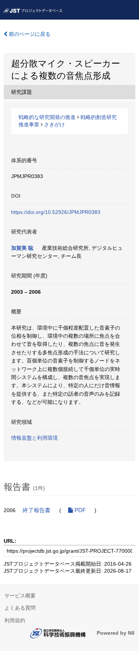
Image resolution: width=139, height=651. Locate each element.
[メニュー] (130, 9)
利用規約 (14, 620)
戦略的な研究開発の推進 (47, 117)
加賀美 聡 (22, 248)
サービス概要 (20, 596)
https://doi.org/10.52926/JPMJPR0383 (55, 212)
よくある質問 (20, 608)
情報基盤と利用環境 (34, 438)
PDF (79, 510)
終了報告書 (36, 510)
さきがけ (54, 124)
